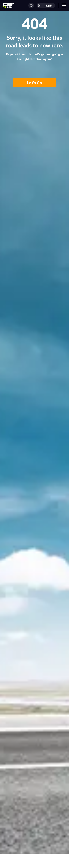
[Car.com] (8, 5)
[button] (31, 5)
